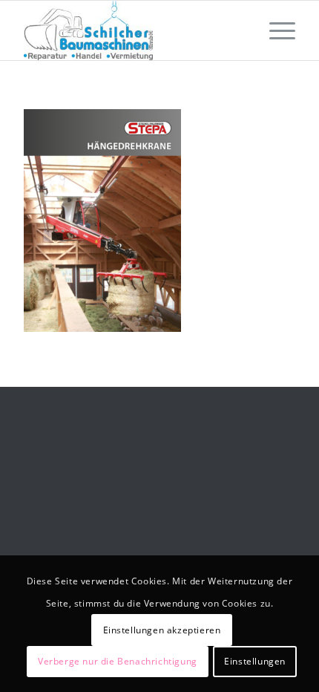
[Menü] (274, 30)
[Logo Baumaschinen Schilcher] (132, 30)
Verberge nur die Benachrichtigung (117, 661)
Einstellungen (255, 661)
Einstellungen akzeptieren (162, 630)
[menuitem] (274, 30)
